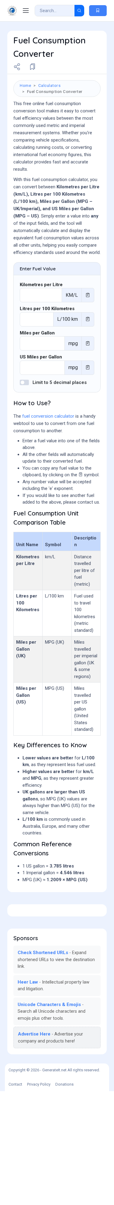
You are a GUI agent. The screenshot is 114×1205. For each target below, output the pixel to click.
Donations (64, 1084)
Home (25, 85)
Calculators (49, 85)
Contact (15, 1084)
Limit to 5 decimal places (60, 382)
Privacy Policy (38, 1084)
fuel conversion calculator (48, 416)
